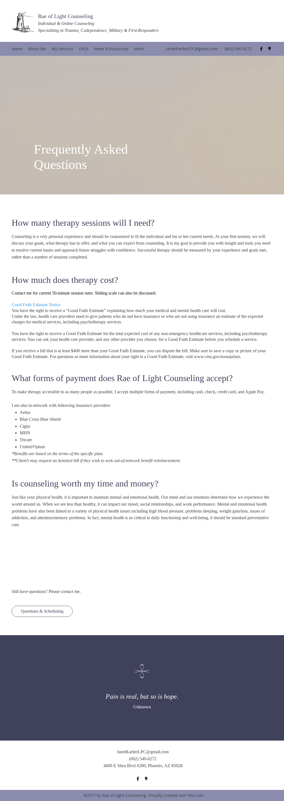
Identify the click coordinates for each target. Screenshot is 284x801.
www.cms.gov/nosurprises (217, 356)
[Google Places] (269, 49)
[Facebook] (261, 49)
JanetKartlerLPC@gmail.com (192, 48)
